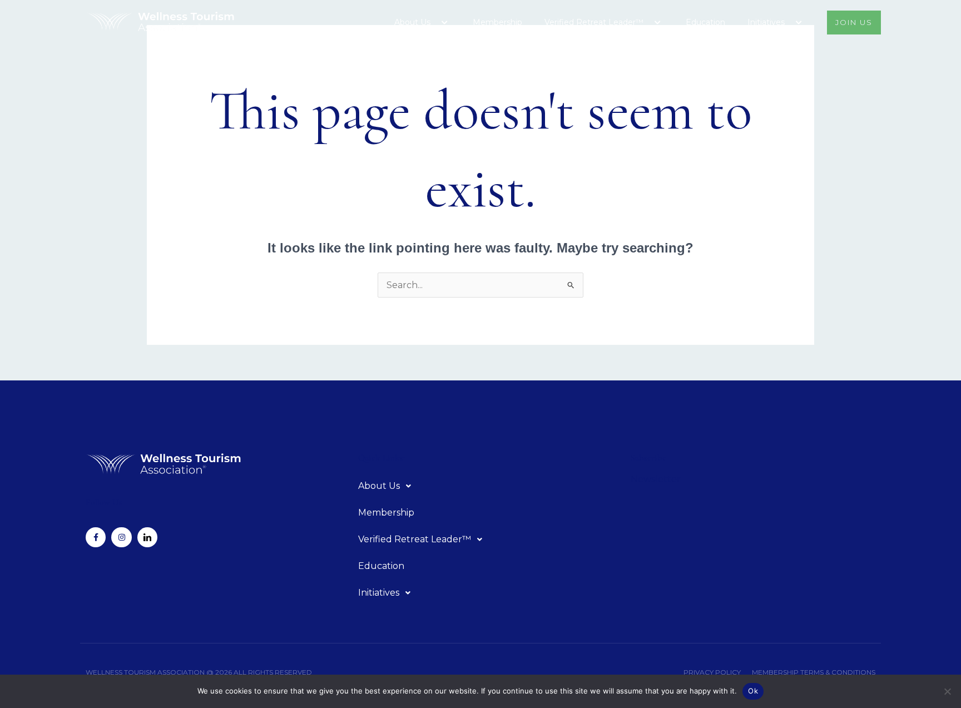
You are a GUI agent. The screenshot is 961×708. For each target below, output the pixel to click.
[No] (947, 691)
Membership (497, 22)
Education (705, 22)
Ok (753, 690)
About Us (412, 22)
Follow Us (104, 502)
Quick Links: (381, 457)
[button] (435, 22)
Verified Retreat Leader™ (593, 22)
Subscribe (648, 457)
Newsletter (656, 479)
